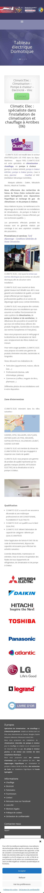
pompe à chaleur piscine (22, 172)
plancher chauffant (21, 175)
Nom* (6, 830)
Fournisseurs (11, 794)
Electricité (10, 786)
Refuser (22, 877)
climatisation (32, 163)
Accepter (22, 871)
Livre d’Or (10, 805)
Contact (21, 96)
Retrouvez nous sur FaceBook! (18, 801)
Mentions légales (13, 809)
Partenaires (10, 790)
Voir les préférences (22, 884)
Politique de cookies (11, 890)
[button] (40, 841)
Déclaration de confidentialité (29, 890)
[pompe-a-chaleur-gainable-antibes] (22, 496)
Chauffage (10, 782)
